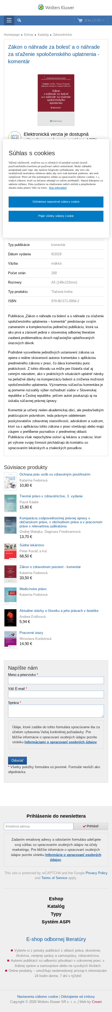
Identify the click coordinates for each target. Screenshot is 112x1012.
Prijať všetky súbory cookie (56, 215)
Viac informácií (58, 188)
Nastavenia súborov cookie (37, 997)
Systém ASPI (56, 921)
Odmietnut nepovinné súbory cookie (56, 201)
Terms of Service (54, 878)
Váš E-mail (17, 689)
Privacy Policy (97, 873)
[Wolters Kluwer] (56, 8)
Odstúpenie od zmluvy (78, 997)
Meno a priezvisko (23, 675)
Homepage (12, 35)
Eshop (28, 35)
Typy (56, 914)
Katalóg (43, 35)
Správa (14, 703)
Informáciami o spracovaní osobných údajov (60, 742)
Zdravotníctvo (62, 35)
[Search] (19, 20)
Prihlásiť (92, 826)
